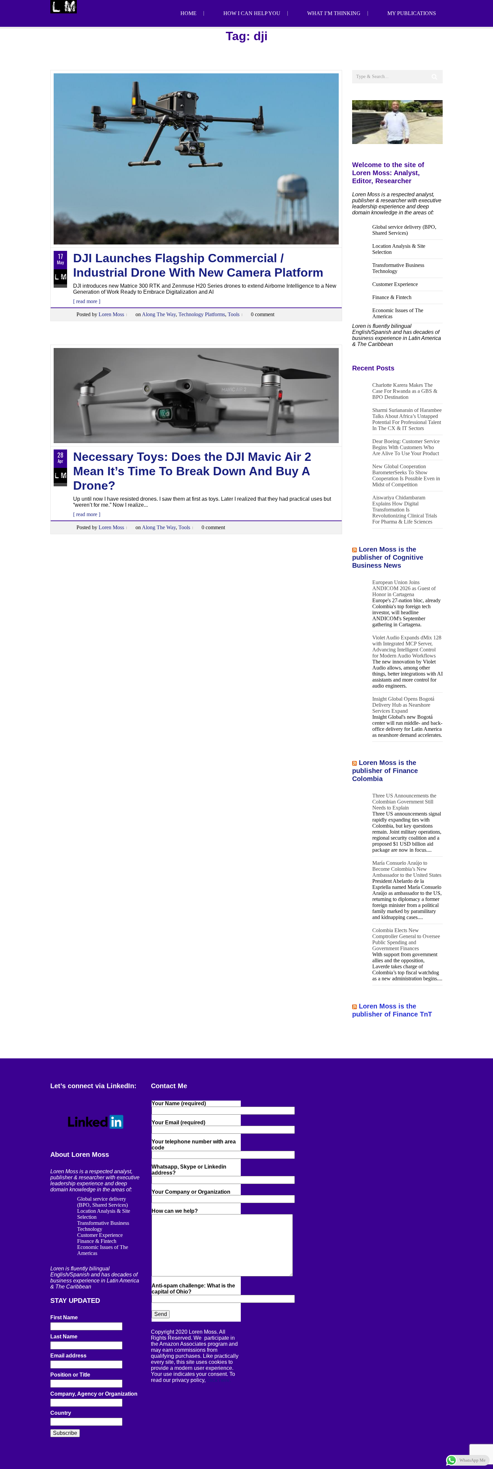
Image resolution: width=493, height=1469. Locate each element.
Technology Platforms (201, 314)
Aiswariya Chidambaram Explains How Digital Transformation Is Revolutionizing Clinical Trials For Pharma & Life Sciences (404, 509)
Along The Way (159, 314)
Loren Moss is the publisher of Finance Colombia (385, 770)
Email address (68, 1355)
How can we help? (175, 1211)
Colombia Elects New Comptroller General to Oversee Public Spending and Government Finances (406, 939)
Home (188, 13)
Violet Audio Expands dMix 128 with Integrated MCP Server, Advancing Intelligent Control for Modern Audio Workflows (406, 646)
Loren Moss (111, 314)
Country (60, 1413)
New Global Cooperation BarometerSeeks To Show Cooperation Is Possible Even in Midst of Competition (406, 475)
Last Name (63, 1336)
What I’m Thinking (334, 13)
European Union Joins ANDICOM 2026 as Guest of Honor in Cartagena (404, 588)
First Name (64, 1317)
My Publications (411, 13)
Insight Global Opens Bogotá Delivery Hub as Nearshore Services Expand (403, 705)
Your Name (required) (179, 1103)
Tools (233, 314)
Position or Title (70, 1375)
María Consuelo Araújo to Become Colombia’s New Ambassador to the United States (406, 869)
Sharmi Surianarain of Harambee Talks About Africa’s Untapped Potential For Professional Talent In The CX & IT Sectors (407, 419)
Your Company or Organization (191, 1192)
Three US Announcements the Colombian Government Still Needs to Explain (404, 802)
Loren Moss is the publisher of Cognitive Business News (387, 557)
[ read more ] (86, 301)
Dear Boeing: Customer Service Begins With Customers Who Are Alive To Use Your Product (406, 447)
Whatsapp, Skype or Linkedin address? (189, 1170)
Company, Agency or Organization (94, 1394)
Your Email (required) (178, 1122)
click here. (219, 1380)
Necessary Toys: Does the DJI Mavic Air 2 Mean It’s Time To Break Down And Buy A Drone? (192, 471)
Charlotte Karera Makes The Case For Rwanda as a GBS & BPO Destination (404, 391)
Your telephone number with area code (194, 1144)
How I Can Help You (251, 13)
